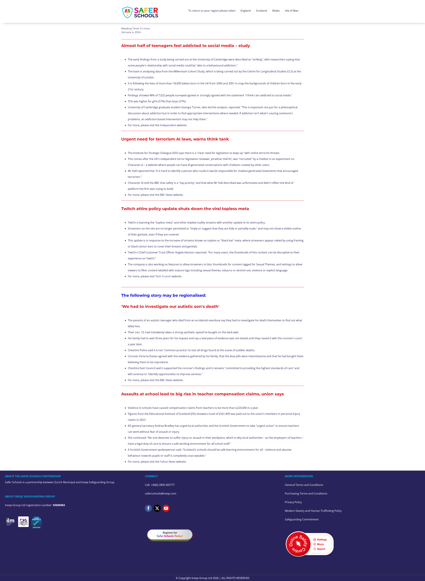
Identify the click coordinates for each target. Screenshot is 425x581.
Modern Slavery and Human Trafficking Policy (313, 511)
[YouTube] (166, 508)
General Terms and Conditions (304, 485)
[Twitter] (157, 508)
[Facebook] (148, 508)
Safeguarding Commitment (302, 519)
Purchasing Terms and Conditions (306, 493)
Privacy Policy (293, 502)
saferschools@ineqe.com (160, 493)
